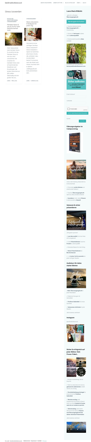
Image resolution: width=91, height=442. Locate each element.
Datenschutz (26, 441)
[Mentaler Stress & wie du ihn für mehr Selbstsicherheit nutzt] (13, 39)
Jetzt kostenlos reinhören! (73, 312)
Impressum (34, 441)
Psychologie (10, 18)
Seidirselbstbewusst (13, 3)
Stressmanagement (12, 21)
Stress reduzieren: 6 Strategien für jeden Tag (32, 23)
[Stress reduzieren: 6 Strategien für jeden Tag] (33, 34)
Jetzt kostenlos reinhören (73, 418)
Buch (84, 2)
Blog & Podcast (70, 2)
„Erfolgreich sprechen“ (72, 232)
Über (78, 2)
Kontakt (39, 441)
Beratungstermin (46, 2)
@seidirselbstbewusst (72, 321)
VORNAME (69, 100)
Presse (45, 441)
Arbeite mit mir (57, 2)
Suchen (68, 118)
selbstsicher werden (12, 20)
